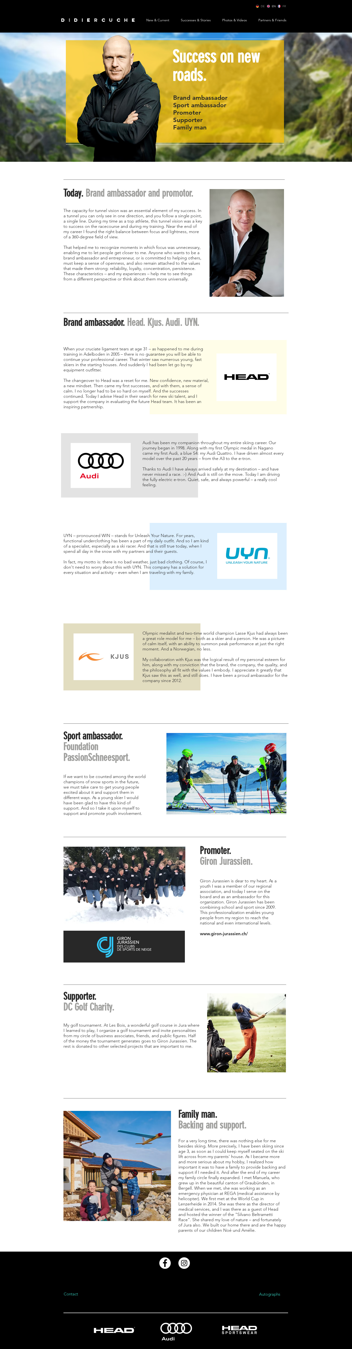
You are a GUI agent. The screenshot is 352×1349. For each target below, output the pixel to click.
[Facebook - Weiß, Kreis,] (165, 1263)
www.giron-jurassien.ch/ (224, 933)
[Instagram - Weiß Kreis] (184, 1263)
